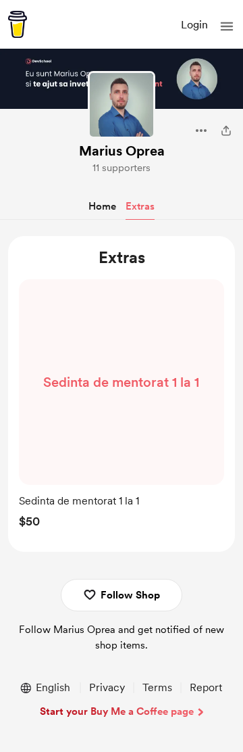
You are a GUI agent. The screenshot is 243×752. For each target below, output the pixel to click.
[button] (227, 26)
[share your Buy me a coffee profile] (226, 130)
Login (194, 24)
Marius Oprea (122, 151)
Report (206, 687)
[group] (121, 407)
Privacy (107, 687)
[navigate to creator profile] (121, 105)
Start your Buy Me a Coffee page (117, 711)
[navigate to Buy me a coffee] (17, 24)
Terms (157, 687)
